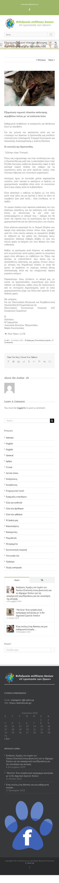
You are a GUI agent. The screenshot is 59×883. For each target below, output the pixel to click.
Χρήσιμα (10, 561)
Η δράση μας (29, 340)
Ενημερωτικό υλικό (15, 490)
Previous (42, 59)
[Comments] (42, 580)
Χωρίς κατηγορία (14, 567)
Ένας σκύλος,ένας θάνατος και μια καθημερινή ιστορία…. (31, 628)
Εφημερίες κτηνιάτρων (16, 496)
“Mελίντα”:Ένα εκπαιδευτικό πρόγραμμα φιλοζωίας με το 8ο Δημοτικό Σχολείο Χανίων (30, 612)
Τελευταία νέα (12, 555)
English (9, 443)
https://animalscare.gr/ (20, 702)
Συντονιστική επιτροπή (42, 340)
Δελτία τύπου (12, 473)
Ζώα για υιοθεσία (14, 502)
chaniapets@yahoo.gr (29, 4)
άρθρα (9, 461)
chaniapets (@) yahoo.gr (22, 700)
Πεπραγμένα (12, 543)
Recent (16, 580)
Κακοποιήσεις (12, 526)
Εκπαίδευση (11, 484)
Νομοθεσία (11, 537)
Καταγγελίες (11, 532)
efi (7, 340)
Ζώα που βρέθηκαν (15, 508)
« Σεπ (6, 738)
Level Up (30, 863)
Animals (10, 437)
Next (50, 59)
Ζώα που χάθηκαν (14, 514)
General (9, 455)
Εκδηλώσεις (11, 478)
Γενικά (9, 467)
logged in (21, 407)
